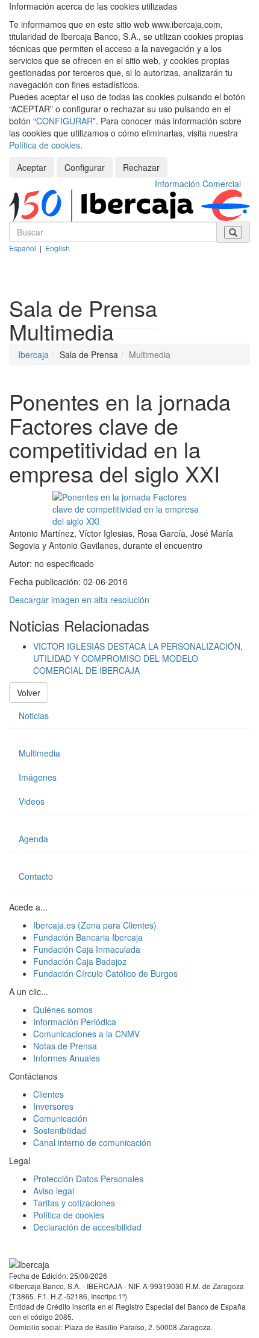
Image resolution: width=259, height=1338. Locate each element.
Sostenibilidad (59, 1130)
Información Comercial (198, 184)
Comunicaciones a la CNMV (86, 1034)
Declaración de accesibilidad (87, 1227)
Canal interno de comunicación (92, 1142)
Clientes (48, 1094)
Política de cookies (44, 145)
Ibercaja (33, 354)
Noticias (34, 715)
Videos (32, 801)
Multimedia (39, 753)
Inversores (53, 1106)
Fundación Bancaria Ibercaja (88, 937)
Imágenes (38, 777)
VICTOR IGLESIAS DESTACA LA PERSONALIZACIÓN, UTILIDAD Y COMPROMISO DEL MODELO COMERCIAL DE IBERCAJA (138, 658)
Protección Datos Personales (88, 1179)
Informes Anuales (66, 1058)
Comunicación (60, 1118)
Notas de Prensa (65, 1046)
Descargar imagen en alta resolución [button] (79, 600)
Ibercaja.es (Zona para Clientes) (95, 925)
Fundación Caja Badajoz (79, 961)
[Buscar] (233, 232)
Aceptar (31, 167)
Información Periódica (74, 1022)
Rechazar (141, 167)
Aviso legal (53, 1191)
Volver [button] (28, 693)
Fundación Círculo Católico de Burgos (105, 973)
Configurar (84, 167)
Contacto (36, 876)
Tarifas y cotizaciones (74, 1203)
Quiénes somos (63, 1010)
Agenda (33, 839)
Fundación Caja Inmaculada (86, 949)
